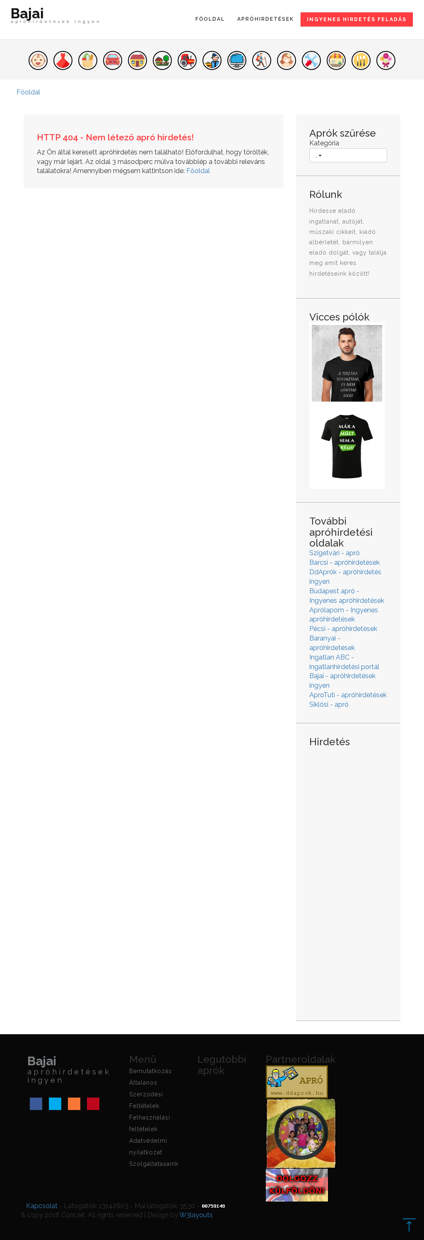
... (316, 155)
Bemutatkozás (150, 1071)
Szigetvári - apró (334, 553)
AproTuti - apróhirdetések (348, 695)
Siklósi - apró (329, 704)
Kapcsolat (42, 1206)
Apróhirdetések (265, 19)
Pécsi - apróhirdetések (343, 629)
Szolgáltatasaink (153, 1164)
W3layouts (196, 1215)
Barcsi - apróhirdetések (344, 562)
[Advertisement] (348, 877)
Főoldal (210, 19)
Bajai (56, 16)
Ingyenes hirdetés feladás (357, 19)
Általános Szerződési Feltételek (146, 1094)
